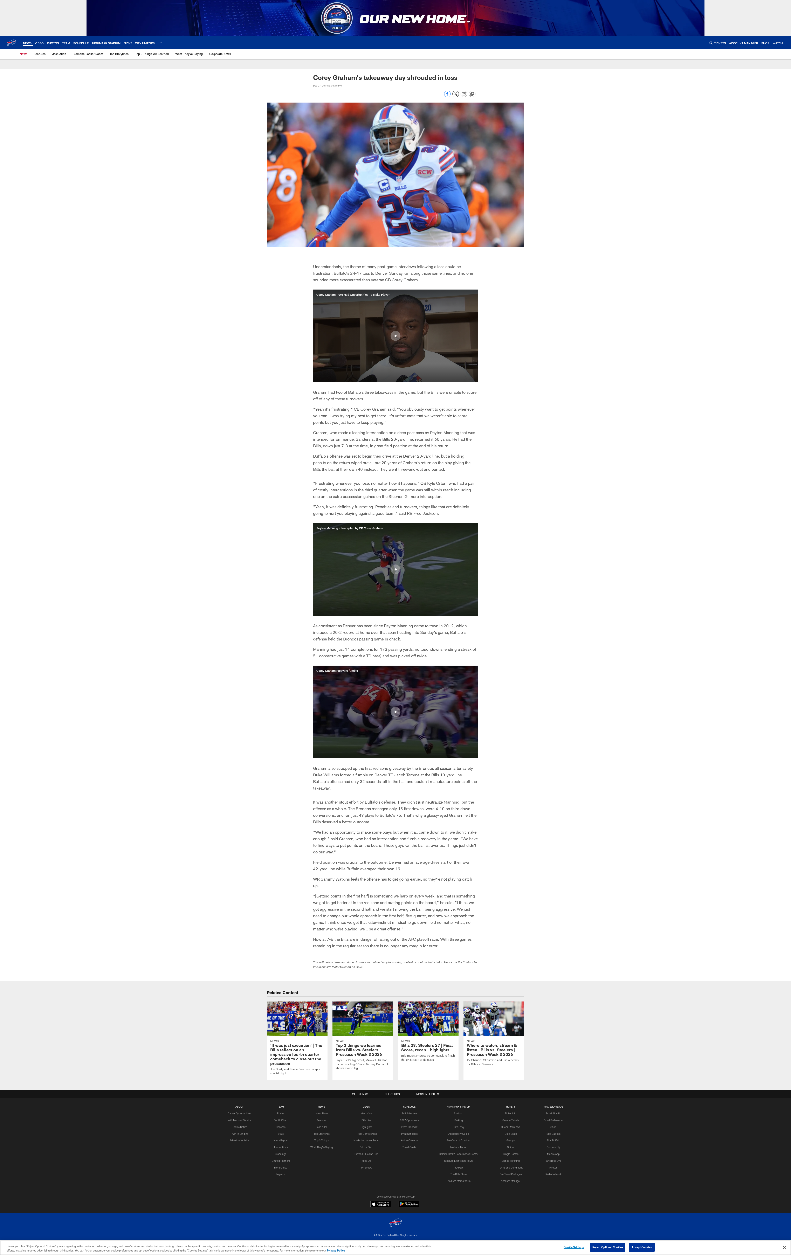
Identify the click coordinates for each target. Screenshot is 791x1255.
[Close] (784, 1247)
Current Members (510, 1126)
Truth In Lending (239, 1133)
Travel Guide (409, 1147)
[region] (395, 1247)
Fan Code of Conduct (458, 1140)
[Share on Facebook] (447, 96)
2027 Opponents (409, 1120)
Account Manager (510, 1180)
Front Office (280, 1167)
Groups (511, 1140)
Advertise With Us (239, 1140)
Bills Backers (553, 1133)
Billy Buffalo (553, 1140)
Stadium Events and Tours (458, 1160)
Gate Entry (458, 1126)
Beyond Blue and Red (366, 1153)
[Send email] (464, 96)
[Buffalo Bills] (395, 1223)
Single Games (510, 1153)
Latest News (321, 1113)
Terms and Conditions (510, 1167)
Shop (553, 1126)
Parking (458, 1120)
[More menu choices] (160, 42)
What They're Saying (321, 1147)
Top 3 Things (321, 1140)
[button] (395, 336)
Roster (280, 1113)
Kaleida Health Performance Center (458, 1153)
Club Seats (511, 1133)
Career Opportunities (239, 1113)
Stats (281, 1133)
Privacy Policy (336, 1250)
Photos (553, 1167)
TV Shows (366, 1167)
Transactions (281, 1147)
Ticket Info (510, 1113)
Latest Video (366, 1113)
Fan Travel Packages (511, 1174)
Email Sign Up (553, 1113)
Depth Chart (280, 1120)
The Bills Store (458, 1174)
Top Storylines (322, 1133)
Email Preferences (553, 1120)
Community (553, 1147)
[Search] (711, 43)
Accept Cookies (642, 1247)
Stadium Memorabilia (458, 1180)
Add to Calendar (409, 1140)
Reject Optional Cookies (607, 1247)
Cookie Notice (239, 1126)
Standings (280, 1153)
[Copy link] (472, 94)
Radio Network (553, 1174)
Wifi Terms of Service (239, 1120)
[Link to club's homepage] (11, 43)
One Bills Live (553, 1160)
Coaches (281, 1126)
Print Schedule (409, 1133)
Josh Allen (322, 1126)
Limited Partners (281, 1160)
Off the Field (366, 1147)
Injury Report (281, 1140)
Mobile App (553, 1153)
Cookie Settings (574, 1247)
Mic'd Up (366, 1160)
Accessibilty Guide (458, 1133)
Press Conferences (366, 1133)
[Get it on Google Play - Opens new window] (409, 1206)
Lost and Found (458, 1147)
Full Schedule (409, 1113)
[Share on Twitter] (455, 96)
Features (321, 1120)
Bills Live (366, 1120)
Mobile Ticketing (511, 1160)
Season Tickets (510, 1120)
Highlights (366, 1126)
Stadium (458, 1113)
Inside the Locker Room (366, 1140)
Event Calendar (409, 1126)
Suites (510, 1147)
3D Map (458, 1167)
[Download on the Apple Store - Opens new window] (380, 1204)
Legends (280, 1174)
